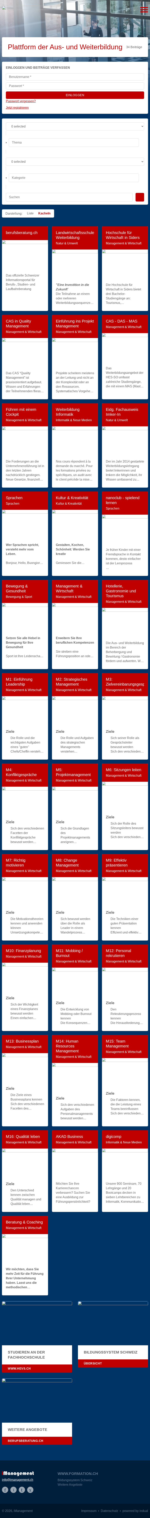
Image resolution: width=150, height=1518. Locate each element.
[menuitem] (79, 1481)
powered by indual (135, 1511)
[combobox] (75, 142)
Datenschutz (110, 1511)
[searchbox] (74, 142)
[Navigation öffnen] (144, 10)
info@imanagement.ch (17, 1479)
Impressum (89, 1511)
